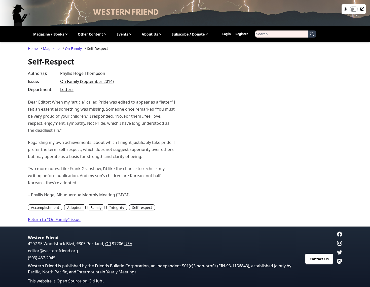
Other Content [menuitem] (90, 34)
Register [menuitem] (241, 34)
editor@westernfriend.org (53, 250)
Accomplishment (45, 207)
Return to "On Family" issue (54, 219)
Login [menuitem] (226, 34)
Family (96, 207)
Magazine (51, 48)
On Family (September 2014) (87, 81)
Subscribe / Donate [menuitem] (188, 34)
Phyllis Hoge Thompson (82, 73)
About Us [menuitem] (150, 34)
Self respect (142, 207)
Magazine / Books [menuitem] (48, 34)
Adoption (75, 207)
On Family (73, 48)
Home (33, 48)
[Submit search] (312, 34)
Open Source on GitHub (80, 281)
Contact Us (319, 259)
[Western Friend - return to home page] (185, 13)
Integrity (116, 207)
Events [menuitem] (122, 34)
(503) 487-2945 (41, 258)
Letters (66, 89)
